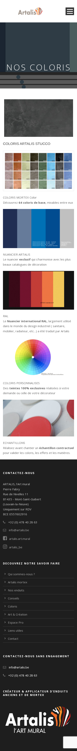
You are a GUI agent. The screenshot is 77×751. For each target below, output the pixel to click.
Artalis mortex (17, 582)
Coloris (12, 606)
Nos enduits (16, 590)
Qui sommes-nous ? (21, 574)
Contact (13, 639)
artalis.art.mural (19, 539)
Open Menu (70, 11)
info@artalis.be (18, 530)
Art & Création (17, 614)
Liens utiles (15, 630)
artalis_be (15, 547)
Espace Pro (15, 622)
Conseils (13, 598)
